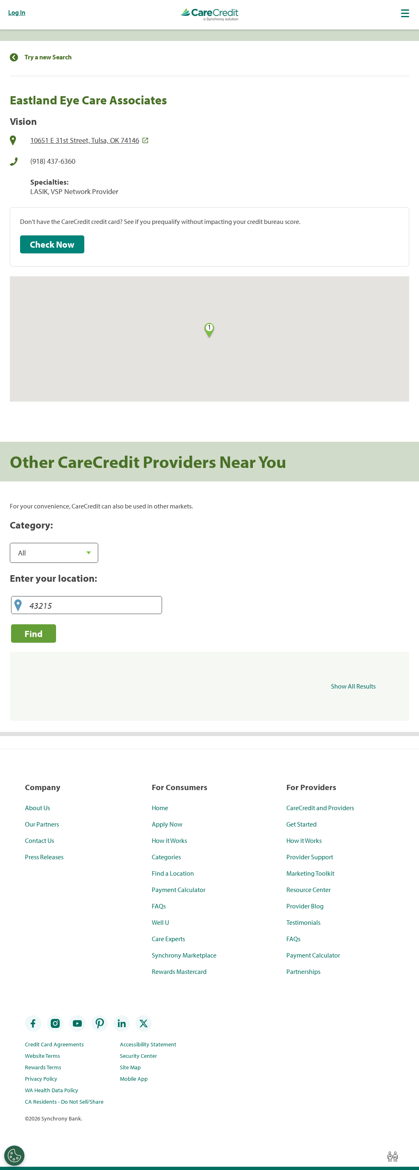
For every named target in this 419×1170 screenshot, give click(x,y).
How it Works (169, 840)
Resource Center (308, 889)
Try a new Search (48, 57)
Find (34, 633)
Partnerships (303, 971)
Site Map (130, 1067)
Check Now (52, 244)
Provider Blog (305, 906)
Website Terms (42, 1055)
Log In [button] (16, 12)
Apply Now (167, 824)
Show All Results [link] (353, 686)
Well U (160, 922)
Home (160, 808)
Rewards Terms (43, 1067)
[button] (406, 13)
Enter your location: (53, 578)
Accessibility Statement (148, 1044)
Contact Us (39, 840)
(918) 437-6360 (52, 161)
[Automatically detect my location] (18, 606)
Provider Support (309, 857)
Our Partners (42, 824)
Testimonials (303, 922)
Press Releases (44, 857)
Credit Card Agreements (54, 1044)
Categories (166, 857)
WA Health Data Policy (51, 1090)
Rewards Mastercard (179, 971)
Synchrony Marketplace (184, 955)
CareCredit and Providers (320, 808)
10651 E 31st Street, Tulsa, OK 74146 (84, 140)
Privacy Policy (41, 1078)
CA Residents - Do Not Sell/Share (64, 1101)
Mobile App (134, 1078)
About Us (37, 808)
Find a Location (173, 873)
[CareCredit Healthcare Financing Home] (209, 14)
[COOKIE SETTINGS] (14, 1155)
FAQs (159, 906)
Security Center (138, 1055)
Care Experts (168, 939)
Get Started (301, 824)
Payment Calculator (178, 889)
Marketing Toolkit (310, 873)
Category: (31, 525)
